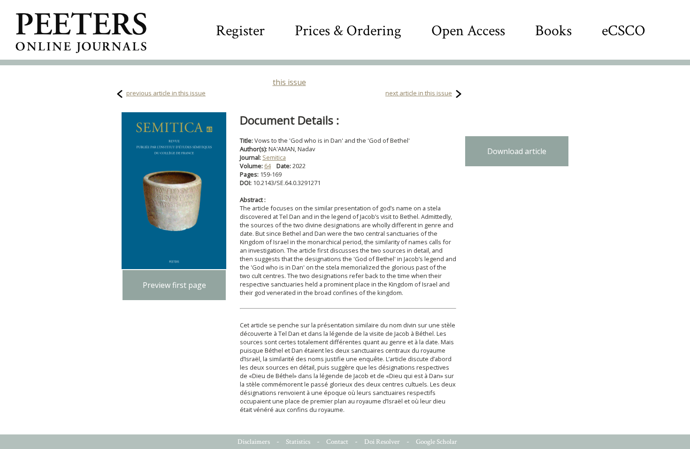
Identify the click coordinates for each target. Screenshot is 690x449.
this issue (289, 82)
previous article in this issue (166, 93)
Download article (516, 151)
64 (267, 166)
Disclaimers (254, 441)
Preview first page (174, 285)
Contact (337, 441)
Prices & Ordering (348, 30)
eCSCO (623, 30)
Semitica (274, 157)
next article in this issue (418, 93)
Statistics (298, 441)
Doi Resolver (382, 441)
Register (240, 30)
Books (553, 30)
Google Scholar (436, 441)
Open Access (468, 30)
